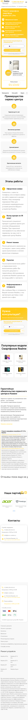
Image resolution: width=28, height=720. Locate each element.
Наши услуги (4, 641)
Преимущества (5, 93)
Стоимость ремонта (6, 626)
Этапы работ (15, 93)
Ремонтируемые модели (7, 638)
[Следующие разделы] (27, 93)
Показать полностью (6, 424)
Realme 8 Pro (4, 656)
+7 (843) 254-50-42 (17, 2)
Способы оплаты (5, 646)
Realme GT (4, 665)
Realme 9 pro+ (15, 669)
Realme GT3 (4, 660)
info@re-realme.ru (9, 593)
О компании (4, 636)
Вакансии (3, 633)
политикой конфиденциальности (14, 53)
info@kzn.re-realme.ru (10, 535)
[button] (22, 492)
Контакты (3, 631)
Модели (22, 93)
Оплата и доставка (6, 628)
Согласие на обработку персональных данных (14, 644)
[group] (7, 503)
